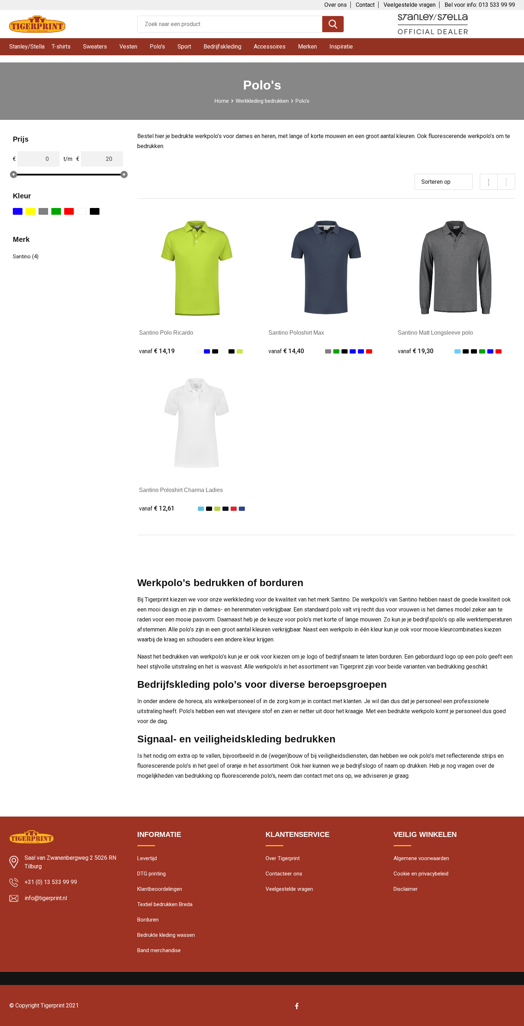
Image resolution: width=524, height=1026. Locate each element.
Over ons (335, 4)
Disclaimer (406, 889)
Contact (365, 4)
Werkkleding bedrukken (262, 101)
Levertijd (147, 858)
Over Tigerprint (283, 858)
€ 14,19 (157, 351)
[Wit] (82, 211)
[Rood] (69, 211)
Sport (184, 46)
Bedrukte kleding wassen (166, 935)
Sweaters (95, 46)
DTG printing (151, 873)
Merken (307, 46)
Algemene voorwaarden (421, 858)
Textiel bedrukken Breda (164, 904)
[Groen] (56, 211)
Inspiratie (341, 46)
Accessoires (270, 46)
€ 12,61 (157, 508)
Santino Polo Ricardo (166, 333)
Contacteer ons (284, 873)
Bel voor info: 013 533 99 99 (480, 4)
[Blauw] (17, 211)
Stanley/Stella (27, 46)
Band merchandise (159, 950)
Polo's (157, 46)
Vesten (128, 46)
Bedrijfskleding (222, 46)
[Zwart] (94, 211)
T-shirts (61, 46)
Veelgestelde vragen (410, 4)
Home (222, 101)
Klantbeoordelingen (159, 889)
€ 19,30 (415, 351)
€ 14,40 (286, 351)
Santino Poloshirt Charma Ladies (181, 490)
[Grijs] (43, 211)
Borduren (148, 919)
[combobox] (230, 24)
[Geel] (30, 211)
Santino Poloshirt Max (296, 333)
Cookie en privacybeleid (421, 873)
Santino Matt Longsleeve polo (435, 333)
